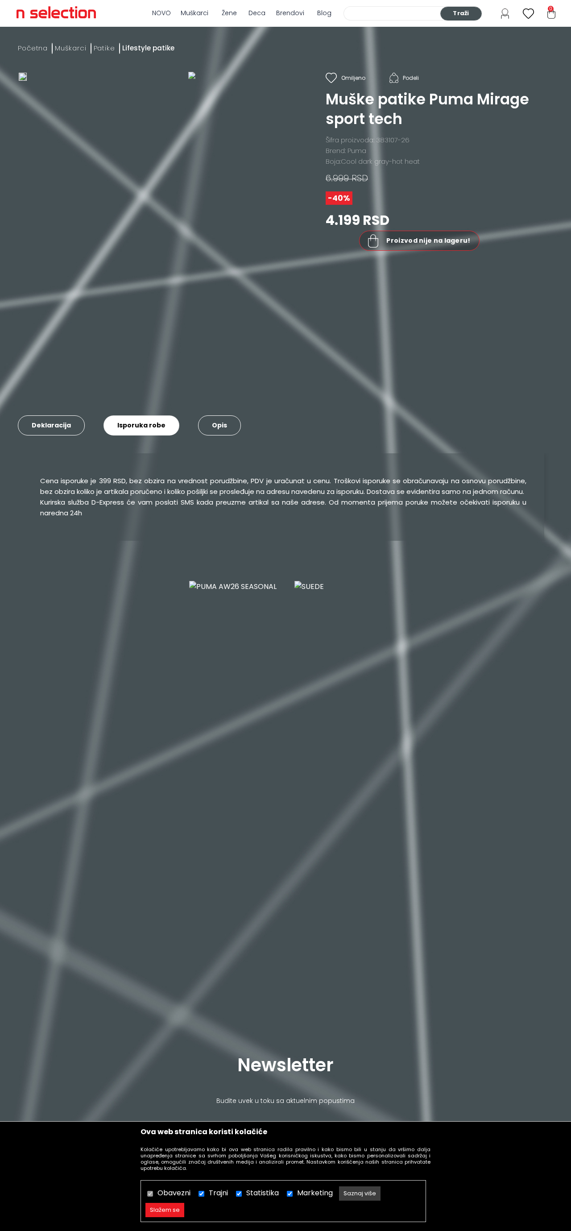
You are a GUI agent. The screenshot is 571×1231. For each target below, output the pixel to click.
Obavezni (173, 1193)
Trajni (218, 1193)
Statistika (262, 1193)
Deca (256, 12)
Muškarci (194, 12)
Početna (33, 48)
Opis (219, 425)
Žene (229, 12)
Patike (104, 48)
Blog (324, 12)
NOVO (161, 12)
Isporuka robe (141, 425)
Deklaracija (51, 425)
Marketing (315, 1193)
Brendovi (290, 12)
